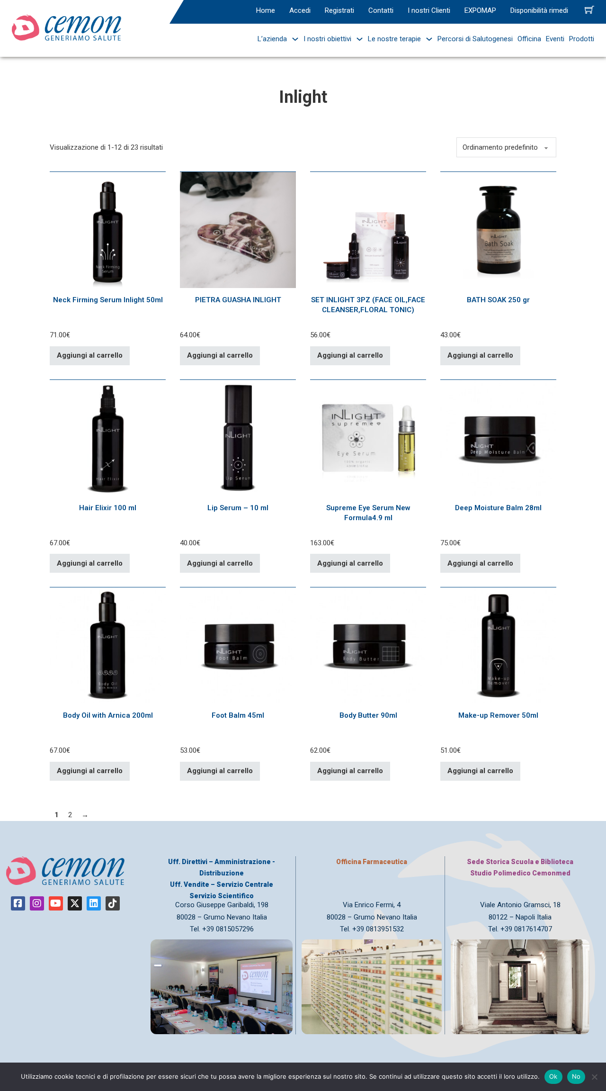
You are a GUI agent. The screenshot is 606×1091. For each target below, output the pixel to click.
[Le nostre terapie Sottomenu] (427, 39)
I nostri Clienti (429, 10)
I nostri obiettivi (327, 39)
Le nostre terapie (394, 39)
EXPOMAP (480, 10)
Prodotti (581, 39)
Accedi (300, 10)
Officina (529, 39)
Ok (553, 1076)
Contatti (380, 10)
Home (265, 10)
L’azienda (272, 39)
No (576, 1076)
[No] (594, 1077)
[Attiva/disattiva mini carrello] (589, 9)
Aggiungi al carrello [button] (90, 355)
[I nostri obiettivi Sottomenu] (357, 39)
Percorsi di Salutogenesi (475, 39)
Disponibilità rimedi (539, 10)
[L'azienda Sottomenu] (293, 39)
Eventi (555, 39)
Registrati (339, 10)
